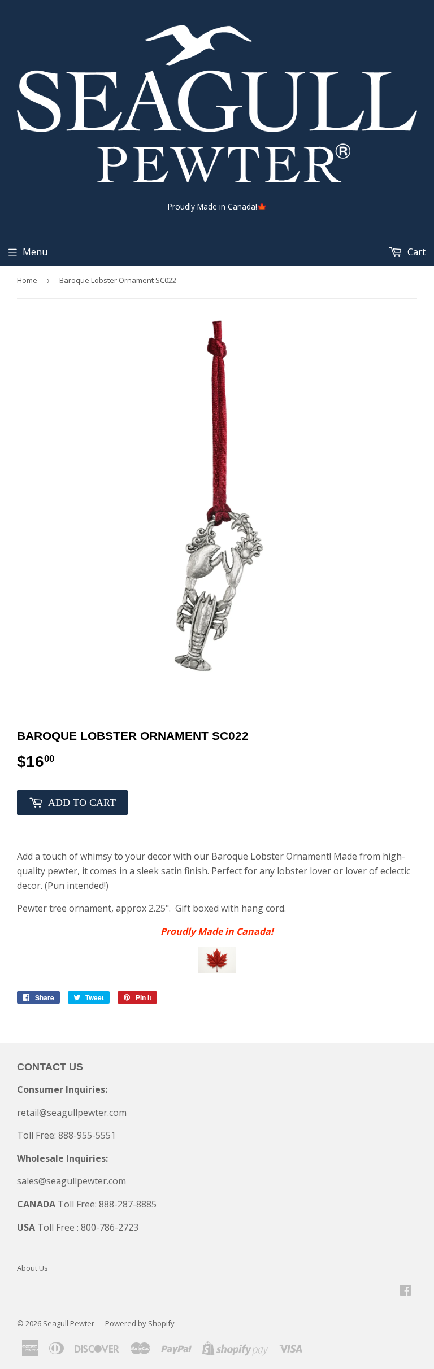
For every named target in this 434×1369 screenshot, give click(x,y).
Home (27, 280)
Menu (35, 252)
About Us (32, 1268)
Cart (415, 252)
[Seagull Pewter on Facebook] (405, 1291)
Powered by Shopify (140, 1323)
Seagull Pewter (68, 1323)
